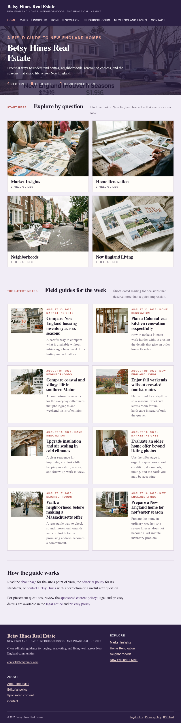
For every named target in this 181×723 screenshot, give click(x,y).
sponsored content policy (78, 597)
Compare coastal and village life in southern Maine (65, 385)
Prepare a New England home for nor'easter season (147, 507)
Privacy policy (153, 717)
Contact (158, 20)
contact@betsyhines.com (22, 662)
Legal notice (136, 717)
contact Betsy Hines (41, 587)
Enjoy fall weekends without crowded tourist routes (149, 385)
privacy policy (80, 603)
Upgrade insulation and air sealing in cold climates (63, 446)
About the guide (18, 683)
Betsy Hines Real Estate (54, 8)
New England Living (130, 20)
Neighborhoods (97, 20)
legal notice (54, 603)
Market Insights (33, 20)
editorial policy (93, 581)
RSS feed (168, 717)
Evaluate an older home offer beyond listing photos (148, 446)
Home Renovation (65, 20)
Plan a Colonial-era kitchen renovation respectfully (148, 323)
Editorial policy (17, 689)
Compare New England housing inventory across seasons (61, 325)
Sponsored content (20, 695)
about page (28, 581)
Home (11, 20)
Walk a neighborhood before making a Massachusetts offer (65, 509)
